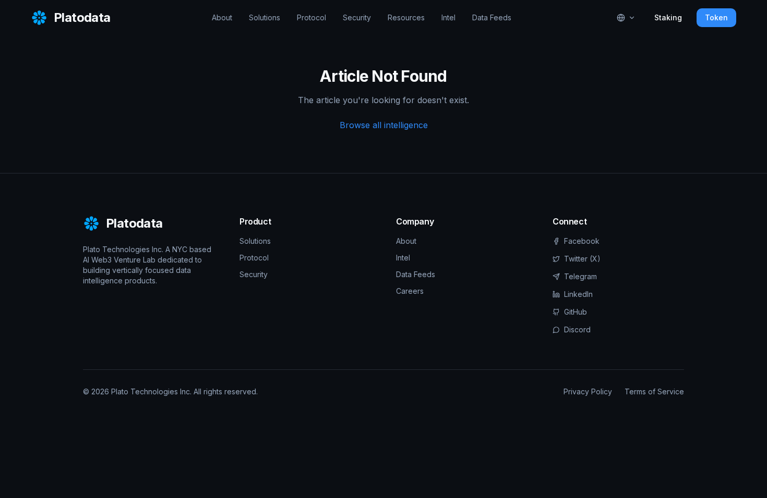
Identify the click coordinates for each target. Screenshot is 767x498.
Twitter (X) (582, 258)
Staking (668, 17)
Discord (577, 329)
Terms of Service (654, 391)
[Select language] (626, 17)
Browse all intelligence (384, 125)
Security (357, 17)
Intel (448, 17)
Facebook (582, 240)
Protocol (311, 17)
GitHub (575, 311)
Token (716, 17)
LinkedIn (578, 294)
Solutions (264, 17)
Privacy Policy (588, 391)
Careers (410, 291)
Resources (406, 17)
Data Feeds (491, 17)
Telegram (580, 276)
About (222, 17)
